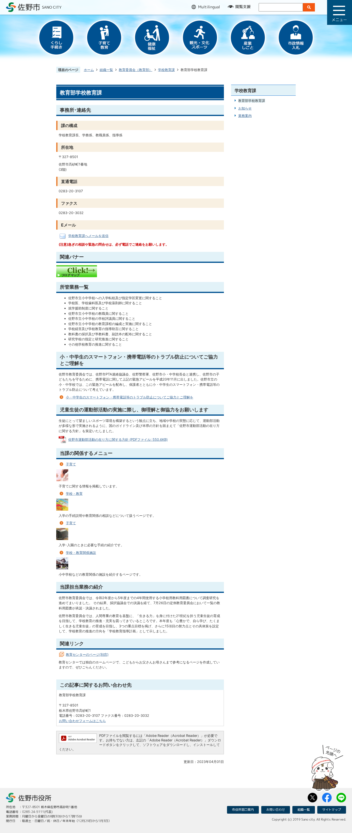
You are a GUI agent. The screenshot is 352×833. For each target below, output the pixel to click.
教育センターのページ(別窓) (87, 654)
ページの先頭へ (327, 766)
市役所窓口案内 (243, 809)
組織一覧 (106, 70)
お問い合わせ (275, 809)
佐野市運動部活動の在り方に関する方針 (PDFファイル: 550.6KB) (118, 439)
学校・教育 (74, 493)
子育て (71, 464)
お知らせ (245, 108)
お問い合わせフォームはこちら (82, 721)
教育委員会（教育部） (135, 70)
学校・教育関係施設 (81, 553)
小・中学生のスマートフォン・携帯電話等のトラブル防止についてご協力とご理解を (129, 397)
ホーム (89, 70)
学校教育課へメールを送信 (88, 236)
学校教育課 (166, 70)
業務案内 (245, 116)
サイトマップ (331, 809)
